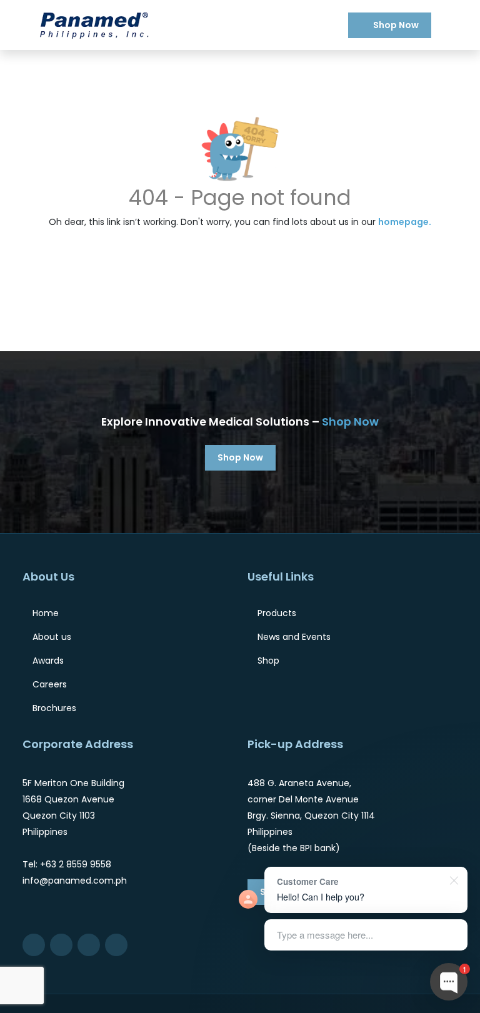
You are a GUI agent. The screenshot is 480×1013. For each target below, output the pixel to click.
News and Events (294, 636)
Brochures (54, 708)
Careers (49, 684)
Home (45, 613)
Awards (48, 660)
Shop (268, 660)
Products (277, 613)
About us (51, 636)
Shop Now (396, 25)
